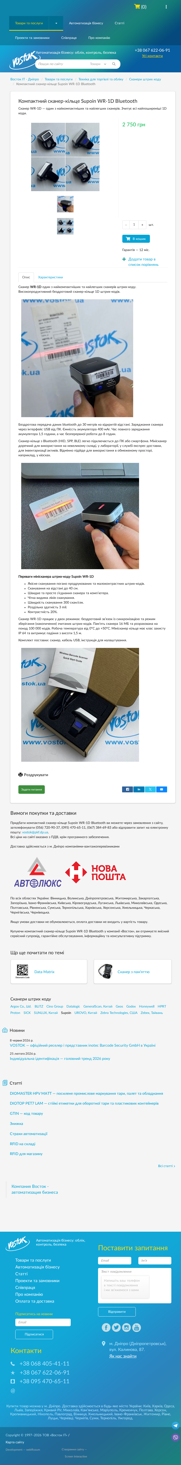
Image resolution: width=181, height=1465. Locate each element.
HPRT (162, 1006)
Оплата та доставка (34, 1301)
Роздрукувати (36, 775)
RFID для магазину (26, 1154)
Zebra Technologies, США (118, 1013)
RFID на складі (22, 1144)
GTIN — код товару (26, 1113)
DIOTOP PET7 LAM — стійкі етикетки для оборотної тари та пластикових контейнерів (84, 1103)
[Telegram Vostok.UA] (175, 1425)
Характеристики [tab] (50, 277)
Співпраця (69, 38)
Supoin (66, 1013)
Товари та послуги (29, 23)
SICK (27, 1013)
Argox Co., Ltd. (20, 1006)
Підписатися (34, 1334)
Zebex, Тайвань (152, 1013)
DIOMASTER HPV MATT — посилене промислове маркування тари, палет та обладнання (86, 1093)
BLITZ (39, 1006)
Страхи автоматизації (28, 1134)
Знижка (16, 1124)
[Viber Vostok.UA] (175, 1437)
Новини (17, 1031)
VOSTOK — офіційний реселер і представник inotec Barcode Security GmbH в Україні (83, 1045)
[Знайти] (113, 64)
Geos (119, 1006)
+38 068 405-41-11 (45, 1364)
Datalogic (73, 1006)
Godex (131, 1006)
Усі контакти (152, 56)
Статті (119, 23)
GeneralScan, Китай (97, 1006)
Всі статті (165, 1166)
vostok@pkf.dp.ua (35, 832)
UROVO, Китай (85, 1013)
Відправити (117, 1311)
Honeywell (146, 1006)
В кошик (139, 239)
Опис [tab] (26, 277)
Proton (15, 1013)
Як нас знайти (122, 1356)
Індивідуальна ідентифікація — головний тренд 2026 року (60, 1059)
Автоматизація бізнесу (86, 23)
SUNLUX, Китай (46, 1013)
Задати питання (31, 789)
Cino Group (54, 1006)
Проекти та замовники (32, 38)
